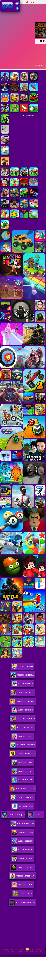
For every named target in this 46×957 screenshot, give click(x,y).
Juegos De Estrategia (25, 701)
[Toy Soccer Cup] (14, 112)
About (7, 951)
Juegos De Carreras (25, 675)
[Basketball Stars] (14, 207)
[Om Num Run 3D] (5, 154)
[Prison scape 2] (5, 207)
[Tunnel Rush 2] (33, 186)
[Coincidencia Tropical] (14, 186)
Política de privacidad (18, 951)
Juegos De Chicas (25, 710)
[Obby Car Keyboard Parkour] (33, 101)
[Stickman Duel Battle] (33, 196)
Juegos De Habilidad (26, 719)
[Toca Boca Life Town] (14, 217)
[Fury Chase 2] (5, 165)
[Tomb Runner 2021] (24, 186)
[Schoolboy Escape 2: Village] (5, 186)
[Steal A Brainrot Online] (14, 175)
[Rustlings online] (24, 112)
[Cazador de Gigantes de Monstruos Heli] (5, 80)
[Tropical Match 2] (5, 217)
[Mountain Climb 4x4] (24, 196)
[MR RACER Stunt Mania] (5, 143)
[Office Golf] (33, 112)
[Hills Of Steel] (5, 228)
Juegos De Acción (25, 684)
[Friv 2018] (17, 4)
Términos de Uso (35, 951)
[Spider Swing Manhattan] (33, 91)
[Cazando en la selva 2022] (33, 80)
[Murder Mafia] (5, 175)
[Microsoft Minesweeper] (5, 133)
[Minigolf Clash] (33, 217)
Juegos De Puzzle (25, 666)
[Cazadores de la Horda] (24, 80)
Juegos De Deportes (25, 692)
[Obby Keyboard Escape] (5, 112)
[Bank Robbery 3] (24, 207)
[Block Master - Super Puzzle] (24, 217)
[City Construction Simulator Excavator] (14, 101)
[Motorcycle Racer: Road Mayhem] (14, 196)
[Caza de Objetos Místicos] (14, 91)
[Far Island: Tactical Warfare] (24, 175)
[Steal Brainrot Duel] (33, 175)
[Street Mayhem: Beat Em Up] (5, 196)
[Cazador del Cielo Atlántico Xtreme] (5, 91)
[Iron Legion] (24, 101)
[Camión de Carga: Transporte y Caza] (24, 91)
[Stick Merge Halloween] (5, 122)
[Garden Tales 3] (33, 207)
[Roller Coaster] (5, 101)
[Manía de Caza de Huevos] (14, 80)
